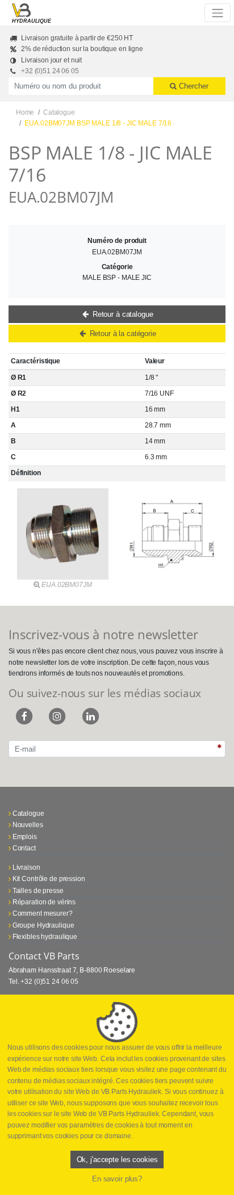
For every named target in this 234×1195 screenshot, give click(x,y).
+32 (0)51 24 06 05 (50, 71)
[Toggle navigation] (217, 12)
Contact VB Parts (44, 956)
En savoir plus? (117, 1179)
